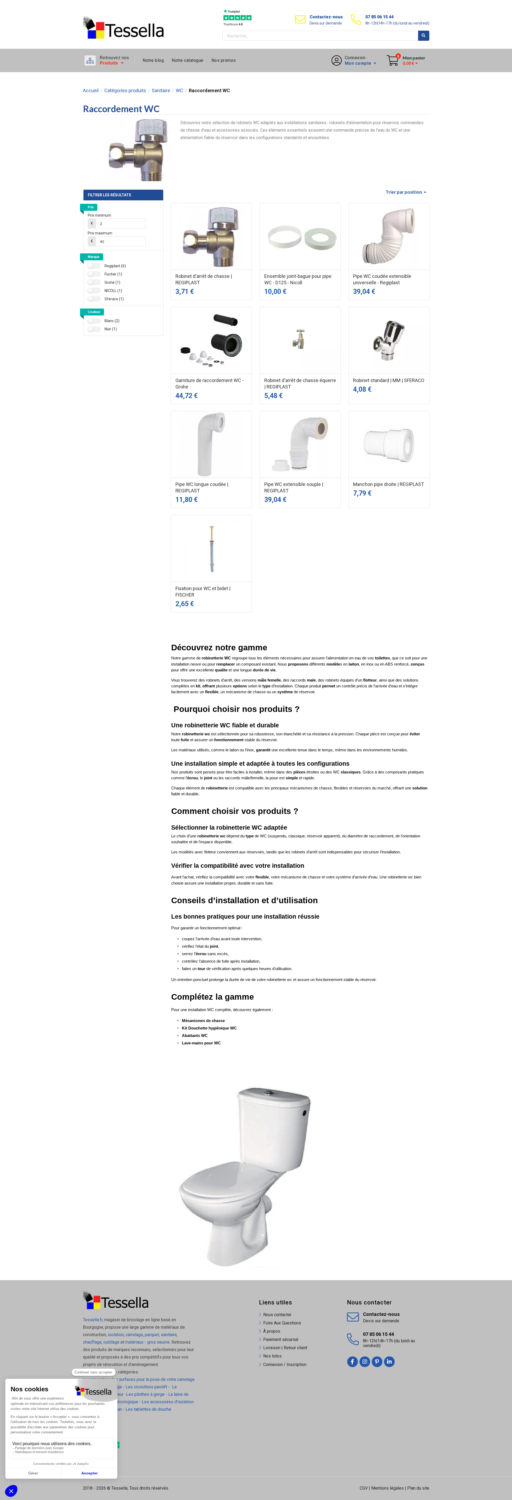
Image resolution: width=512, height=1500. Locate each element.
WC (179, 90)
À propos (271, 1331)
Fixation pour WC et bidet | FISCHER (202, 592)
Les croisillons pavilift (146, 1386)
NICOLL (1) (113, 291)
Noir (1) (111, 329)
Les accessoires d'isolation (168, 1401)
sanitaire (169, 1334)
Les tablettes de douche (149, 1409)
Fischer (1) (113, 274)
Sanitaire (161, 90)
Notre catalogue (187, 60)
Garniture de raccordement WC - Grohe (209, 384)
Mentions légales (387, 1488)
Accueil (91, 90)
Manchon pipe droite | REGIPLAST (388, 484)
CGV (364, 1488)
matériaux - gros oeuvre (147, 1342)
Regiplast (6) (115, 266)
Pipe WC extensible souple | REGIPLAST (293, 487)
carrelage (134, 1334)
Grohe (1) (112, 282)
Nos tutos (272, 1356)
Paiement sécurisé (280, 1339)
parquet (152, 1334)
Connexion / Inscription (284, 1364)
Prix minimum (99, 215)
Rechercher (423, 36)
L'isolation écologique (117, 1401)
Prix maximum (100, 233)
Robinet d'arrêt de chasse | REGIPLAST (203, 279)
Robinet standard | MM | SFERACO (388, 380)
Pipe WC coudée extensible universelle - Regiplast (382, 279)
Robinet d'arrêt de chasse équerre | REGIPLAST (300, 384)
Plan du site (418, 1488)
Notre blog (153, 60)
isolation (115, 1334)
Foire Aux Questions (282, 1322)
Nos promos (223, 60)
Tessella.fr (92, 1319)
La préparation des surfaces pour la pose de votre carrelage (139, 1379)
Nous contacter (277, 1314)
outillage (111, 1342)
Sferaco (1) (114, 299)
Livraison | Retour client (285, 1347)
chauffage (92, 1342)
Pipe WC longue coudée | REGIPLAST (201, 487)
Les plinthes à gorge (145, 1394)
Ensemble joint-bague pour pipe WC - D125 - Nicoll (297, 279)
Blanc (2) (112, 321)
